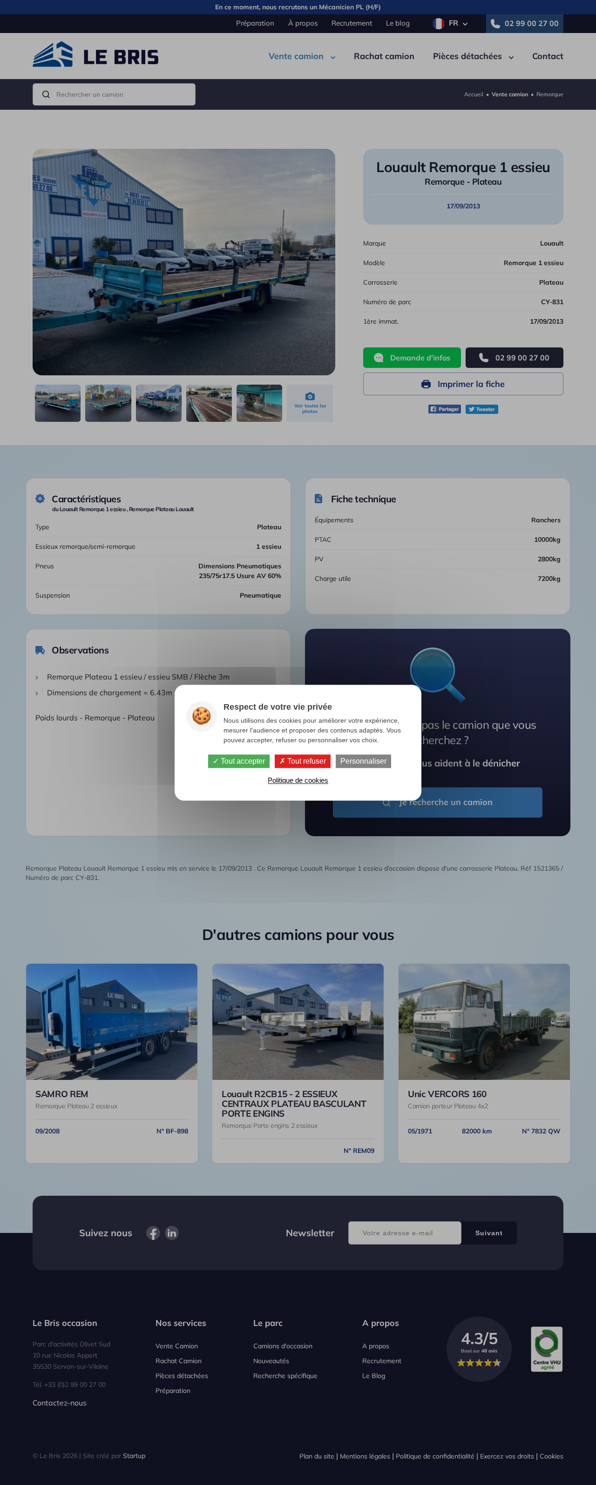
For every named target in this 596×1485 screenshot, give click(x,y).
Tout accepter (242, 761)
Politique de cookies (298, 780)
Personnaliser (363, 761)
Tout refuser (305, 761)
